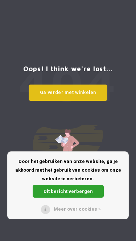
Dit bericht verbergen (68, 191)
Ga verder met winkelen (68, 92)
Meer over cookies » (77, 209)
